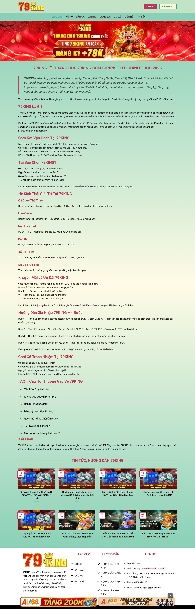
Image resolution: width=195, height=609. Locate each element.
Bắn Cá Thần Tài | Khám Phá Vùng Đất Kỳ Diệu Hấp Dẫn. (77, 535)
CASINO (92, 16)
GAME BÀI (105, 16)
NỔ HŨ (69, 16)
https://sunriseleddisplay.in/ (150, 568)
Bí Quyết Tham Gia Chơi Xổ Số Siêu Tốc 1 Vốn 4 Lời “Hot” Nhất (36, 495)
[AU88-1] (58, 602)
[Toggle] (21, 390)
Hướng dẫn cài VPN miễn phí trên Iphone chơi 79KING (158, 494)
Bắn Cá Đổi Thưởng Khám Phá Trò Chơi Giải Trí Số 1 (158, 535)
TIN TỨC (141, 16)
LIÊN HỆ (129, 16)
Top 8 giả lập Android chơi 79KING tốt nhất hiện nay (36, 535)
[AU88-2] (136, 601)
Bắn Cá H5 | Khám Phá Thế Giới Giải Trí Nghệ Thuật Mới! (118, 535)
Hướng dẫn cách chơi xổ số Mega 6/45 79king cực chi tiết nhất (77, 495)
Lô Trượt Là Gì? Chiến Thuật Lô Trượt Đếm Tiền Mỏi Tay (118, 494)
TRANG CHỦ (56, 16)
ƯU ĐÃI (117, 16)
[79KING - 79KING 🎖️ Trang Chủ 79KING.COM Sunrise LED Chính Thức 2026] (31, 6)
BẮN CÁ (80, 16)
